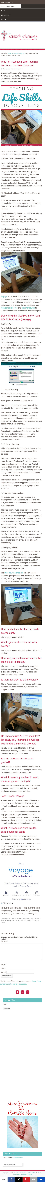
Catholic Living (7, 2)
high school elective (9, 308)
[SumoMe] (41, 1179)
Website (3, 972)
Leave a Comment (18, 69)
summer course (28, 308)
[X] (18, 1179)
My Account (5, 15)
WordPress (24, 1174)
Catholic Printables (8, 6)
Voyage (4, 296)
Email (3, 968)
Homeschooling (7, 6)
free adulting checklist (14, 573)
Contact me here (18, 1157)
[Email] (34, 1179)
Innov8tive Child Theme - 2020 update (24, 1173)
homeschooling (16, 920)
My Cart (4, 19)
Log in (30, 1174)
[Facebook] (11, 1179)
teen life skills (30, 920)
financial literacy (6, 920)
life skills (23, 920)
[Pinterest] (26, 1179)
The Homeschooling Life (15, 918)
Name (3, 964)
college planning (35, 918)
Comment (4, 941)
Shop (3, 11)
